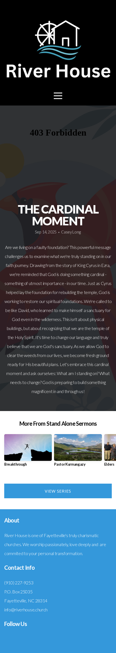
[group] (28, 452)
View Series (58, 491)
